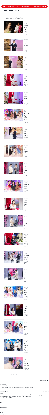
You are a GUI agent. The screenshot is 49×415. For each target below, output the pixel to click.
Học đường (4, 396)
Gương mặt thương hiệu (10, 396)
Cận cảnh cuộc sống (39, 6)
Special (20, 396)
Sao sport (39, 395)
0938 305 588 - (2, 404)
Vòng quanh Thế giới (26, 395)
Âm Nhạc (32, 395)
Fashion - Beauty (26, 6)
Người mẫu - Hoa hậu (13, 6)
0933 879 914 (7, 404)
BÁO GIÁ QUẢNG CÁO (43, 380)
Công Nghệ (16, 396)
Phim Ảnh (35, 395)
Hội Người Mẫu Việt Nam (26, 396)
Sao (4, 6)
